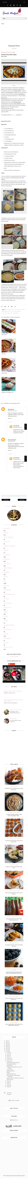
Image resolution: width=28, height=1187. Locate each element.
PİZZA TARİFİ (4, 313)
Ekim (8, 1055)
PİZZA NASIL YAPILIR (16, 311)
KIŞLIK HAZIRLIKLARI (8, 568)
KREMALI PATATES (11, 1071)
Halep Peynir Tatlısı (14, 864)
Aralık (8, 1052)
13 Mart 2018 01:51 (17, 459)
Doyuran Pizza (10, 1069)
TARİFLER (6, 612)
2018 (7, 1048)
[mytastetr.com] (14, 1120)
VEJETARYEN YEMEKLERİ (9, 625)
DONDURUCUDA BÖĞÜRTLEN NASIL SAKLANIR (14, 969)
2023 (7, 1041)
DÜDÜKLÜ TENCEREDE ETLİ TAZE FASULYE (14, 1067)
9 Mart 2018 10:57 (11, 441)
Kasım (8, 1054)
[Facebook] (7, 5)
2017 (7, 1049)
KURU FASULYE (10, 1079)
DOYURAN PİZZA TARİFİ (19, 309)
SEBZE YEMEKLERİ (8, 603)
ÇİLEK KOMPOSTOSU (11, 1074)
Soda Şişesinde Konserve (14, 917)
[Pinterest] (17, 5)
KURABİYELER (7, 572)
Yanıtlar (10, 422)
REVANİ (8, 1072)
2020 (7, 1045)
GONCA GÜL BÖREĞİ (14, 1022)
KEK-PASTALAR (7, 563)
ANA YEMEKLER (7, 528)
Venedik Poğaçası (14, 718)
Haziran (8, 1061)
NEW (5, 581)
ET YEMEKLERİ (7, 555)
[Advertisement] (14, 34)
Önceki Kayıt (22, 499)
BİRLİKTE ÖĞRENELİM (8, 537)
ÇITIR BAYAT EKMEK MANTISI (13, 1062)
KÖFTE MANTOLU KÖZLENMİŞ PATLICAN (13, 1076)
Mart (8, 1084)
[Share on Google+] (15, 307)
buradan (14, 115)
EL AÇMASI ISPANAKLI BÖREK (14, 812)
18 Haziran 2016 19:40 (17, 427)
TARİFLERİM (15, 313)
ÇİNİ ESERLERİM (7, 638)
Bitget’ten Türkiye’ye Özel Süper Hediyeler (13, 691)
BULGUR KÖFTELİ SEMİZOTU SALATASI (15, 1078)
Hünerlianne (11, 409)
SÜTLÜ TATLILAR (7, 607)
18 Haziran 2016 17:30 (12, 410)
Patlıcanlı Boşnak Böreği (14, 890)
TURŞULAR (6, 620)
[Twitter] (10, 5)
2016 (7, 1051)
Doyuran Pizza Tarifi (8, 52)
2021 (7, 1044)
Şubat (8, 1085)
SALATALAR (6, 598)
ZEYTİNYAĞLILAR (7, 629)
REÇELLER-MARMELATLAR (9, 594)
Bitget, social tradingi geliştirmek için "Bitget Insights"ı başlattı (13, 700)
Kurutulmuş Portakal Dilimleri (14, 838)
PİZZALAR (10, 313)
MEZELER (6, 577)
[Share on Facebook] (2, 307)
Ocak (8, 1086)
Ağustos (9, 1058)
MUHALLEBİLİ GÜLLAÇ (11, 1064)
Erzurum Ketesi (14, 786)
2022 (7, 1042)
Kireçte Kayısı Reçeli (14, 996)
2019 (7, 1046)
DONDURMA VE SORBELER (9, 546)
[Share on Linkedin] (12, 307)
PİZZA (9, 311)
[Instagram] (13, 5)
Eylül (8, 1057)
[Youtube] (20, 5)
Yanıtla (10, 418)
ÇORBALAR (6, 634)
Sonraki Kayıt (5, 499)
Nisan (8, 1082)
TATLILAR (6, 616)
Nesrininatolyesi (12, 439)
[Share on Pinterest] (8, 307)
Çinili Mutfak (16, 426)
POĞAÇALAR (6, 585)
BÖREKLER (6, 533)
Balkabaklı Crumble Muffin (16, 709)
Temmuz (9, 1059)
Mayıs (8, 1081)
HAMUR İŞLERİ (4, 311)
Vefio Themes (21, 1175)
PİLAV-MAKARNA (7, 590)
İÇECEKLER (6, 642)
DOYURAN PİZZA (10, 309)
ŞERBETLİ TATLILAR (8, 647)
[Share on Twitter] (5, 307)
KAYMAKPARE (10, 1065)
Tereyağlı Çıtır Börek (14, 943)
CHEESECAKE (6, 541)
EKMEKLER (6, 550)
